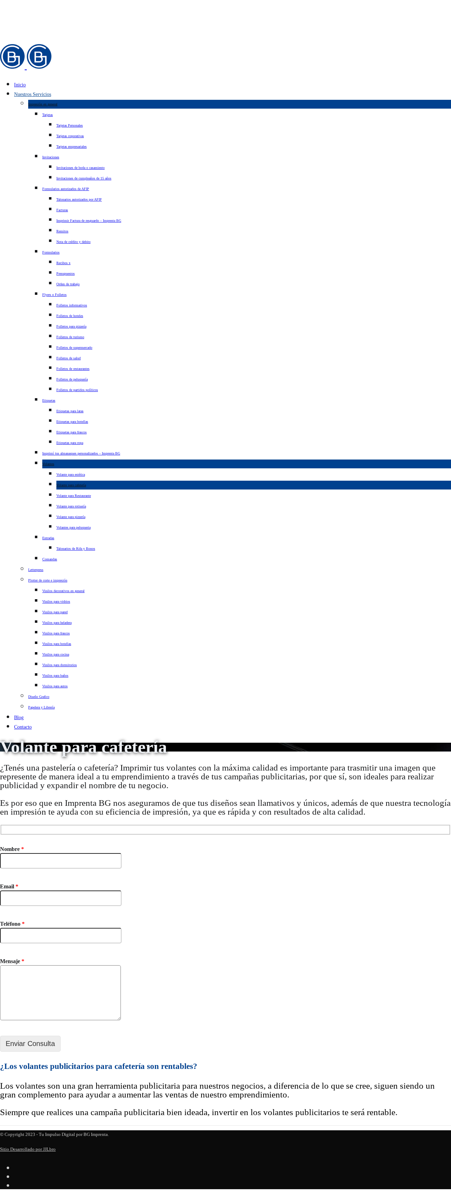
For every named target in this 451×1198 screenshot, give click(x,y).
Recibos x (63, 263)
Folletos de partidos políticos (77, 390)
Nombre (12, 849)
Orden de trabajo (68, 284)
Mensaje (12, 961)
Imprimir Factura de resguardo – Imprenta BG (88, 221)
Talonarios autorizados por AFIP (79, 199)
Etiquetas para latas (70, 411)
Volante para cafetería (71, 485)
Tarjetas (47, 115)
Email (9, 886)
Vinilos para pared (55, 612)
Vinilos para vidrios (56, 601)
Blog (19, 717)
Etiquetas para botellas (72, 422)
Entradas (48, 538)
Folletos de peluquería (72, 379)
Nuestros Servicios (32, 94)
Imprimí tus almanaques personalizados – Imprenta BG (81, 453)
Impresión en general (42, 104)
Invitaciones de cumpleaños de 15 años (83, 178)
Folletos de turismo (70, 337)
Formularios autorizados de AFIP (65, 189)
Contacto (23, 727)
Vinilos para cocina (55, 654)
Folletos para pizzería (71, 326)
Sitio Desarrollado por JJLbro (28, 1149)
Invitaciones (50, 157)
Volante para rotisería (71, 506)
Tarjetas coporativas (70, 136)
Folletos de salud (68, 358)
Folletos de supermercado (74, 347)
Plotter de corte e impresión (47, 580)
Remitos (62, 231)
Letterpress (35, 570)
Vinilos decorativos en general (63, 591)
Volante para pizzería (70, 517)
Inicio (20, 84)
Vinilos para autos (55, 686)
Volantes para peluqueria (73, 527)
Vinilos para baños (55, 675)
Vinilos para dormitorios (59, 665)
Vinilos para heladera (57, 623)
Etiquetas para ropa (69, 443)
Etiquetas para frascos (71, 432)
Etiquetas (48, 400)
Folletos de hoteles (69, 316)
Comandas (49, 559)
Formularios (51, 252)
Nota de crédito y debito (73, 242)
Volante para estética (70, 474)
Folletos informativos (71, 305)
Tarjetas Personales (69, 125)
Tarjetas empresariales (71, 146)
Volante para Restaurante (73, 496)
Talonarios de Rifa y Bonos (75, 549)
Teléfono (12, 924)
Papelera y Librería (41, 707)
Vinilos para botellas (56, 644)
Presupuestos (65, 273)
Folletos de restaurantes (72, 369)
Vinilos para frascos (56, 633)
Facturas (62, 210)
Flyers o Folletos (54, 295)
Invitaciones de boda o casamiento (80, 168)
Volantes (48, 464)
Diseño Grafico (38, 697)
